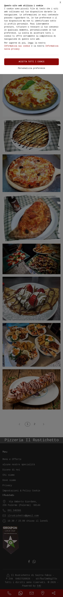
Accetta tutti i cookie (32, 62)
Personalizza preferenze (31, 68)
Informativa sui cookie (17, 46)
